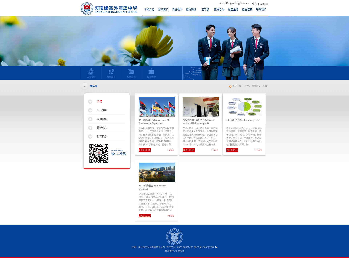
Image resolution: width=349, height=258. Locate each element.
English (264, 4)
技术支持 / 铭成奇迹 (174, 251)
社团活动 (91, 77)
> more (170, 150)
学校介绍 (149, 9)
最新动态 (102, 127)
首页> (247, 86)
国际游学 (102, 110)
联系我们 (261, 9)
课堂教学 (177, 9)
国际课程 (102, 119)
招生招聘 (247, 9)
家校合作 (219, 9)
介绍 (99, 101)
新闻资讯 (163, 9)
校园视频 (131, 77)
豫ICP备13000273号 (204, 247)
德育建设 (191, 9)
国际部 (205, 9)
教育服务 (102, 136)
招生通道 (151, 77)
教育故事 (111, 77)
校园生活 (233, 9)
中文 (254, 4)
